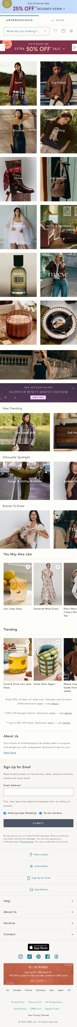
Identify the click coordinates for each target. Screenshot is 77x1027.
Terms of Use (34, 1002)
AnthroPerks (41, 866)
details (55, 703)
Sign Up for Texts (41, 878)
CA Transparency (53, 1002)
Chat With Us (41, 889)
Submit (38, 823)
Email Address (12, 785)
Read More (10, 752)
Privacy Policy (27, 842)
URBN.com (35, 1009)
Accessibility (20, 1009)
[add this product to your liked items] (28, 567)
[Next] (74, 47)
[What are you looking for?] (45, 31)
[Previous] (3, 47)
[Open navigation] (71, 31)
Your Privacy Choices (38, 1015)
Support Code (52, 1009)
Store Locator (41, 854)
